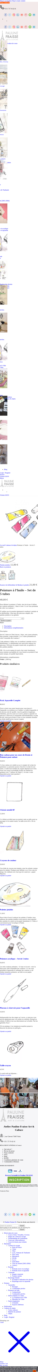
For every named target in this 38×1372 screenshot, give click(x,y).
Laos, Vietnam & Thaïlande (21, 1253)
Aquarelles (11, 1285)
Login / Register (9, 1317)
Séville (14, 1258)
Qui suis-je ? (8, 1149)
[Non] (37, 1371)
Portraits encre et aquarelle (20, 1270)
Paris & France (17, 1247)
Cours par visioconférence (16, 1240)
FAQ (5, 1154)
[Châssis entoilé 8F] (15, 806)
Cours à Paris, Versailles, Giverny (19, 1235)
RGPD (6, 1158)
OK (34, 1371)
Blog (5, 1156)
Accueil (2, 545)
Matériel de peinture (14, 1312)
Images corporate (17, 1274)
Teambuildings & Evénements (17, 1238)
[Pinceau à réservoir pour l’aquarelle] (15, 1004)
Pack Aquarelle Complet (10, 700)
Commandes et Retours (11, 1162)
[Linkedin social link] (14, 622)
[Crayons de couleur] (15, 856)
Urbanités (15, 1303)
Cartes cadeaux (13, 1310)
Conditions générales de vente (13, 1160)
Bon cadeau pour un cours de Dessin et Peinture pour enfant (16, 756)
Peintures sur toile (13, 1290)
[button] (5, 721)
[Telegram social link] (17, 622)
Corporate (11, 1272)
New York (15, 1254)
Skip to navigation (6, 1)
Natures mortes (17, 1276)
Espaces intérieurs (18, 1304)
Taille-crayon (5, 1065)
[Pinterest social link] (11, 622)
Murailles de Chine (18, 1299)
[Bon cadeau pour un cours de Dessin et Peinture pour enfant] (15, 751)
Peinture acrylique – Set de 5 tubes (14, 959)
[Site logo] (9, 40)
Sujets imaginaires (14, 1301)
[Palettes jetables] (15, 906)
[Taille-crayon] (15, 1061)
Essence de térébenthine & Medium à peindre (14, 585)
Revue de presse (9, 1151)
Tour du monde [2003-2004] (21, 1263)
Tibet (13, 1251)
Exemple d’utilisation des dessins (22, 1279)
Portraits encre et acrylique (20, 1269)
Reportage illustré (13, 1278)
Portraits (10, 1267)
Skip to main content (18, 1)
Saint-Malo (15, 1262)
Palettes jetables (5, 565)
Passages (15, 1287)
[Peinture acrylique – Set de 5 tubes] (15, 955)
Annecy (14, 1265)
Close (2, 1322)
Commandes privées (18, 1288)
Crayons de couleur (8, 860)
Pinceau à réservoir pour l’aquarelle (15, 1008)
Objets (10, 1313)
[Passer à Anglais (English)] (9, 21)
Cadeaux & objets (11, 545)
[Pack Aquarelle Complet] (15, 696)
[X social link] (8, 622)
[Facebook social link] (5, 622)
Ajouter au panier (6, 620)
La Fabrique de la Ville (19, 1297)
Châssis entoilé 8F (7, 810)
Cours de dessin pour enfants (17, 1242)
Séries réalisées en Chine (16, 1296)
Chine (14, 1249)
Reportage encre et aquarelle (21, 1281)
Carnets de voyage (14, 1245)
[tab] (7, 626)
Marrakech (15, 1256)
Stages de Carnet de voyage (17, 1236)
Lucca (14, 1260)
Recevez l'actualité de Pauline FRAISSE (19, 1175)
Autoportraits (16, 1292)
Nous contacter (5, 2)
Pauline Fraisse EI (10, 1222)
